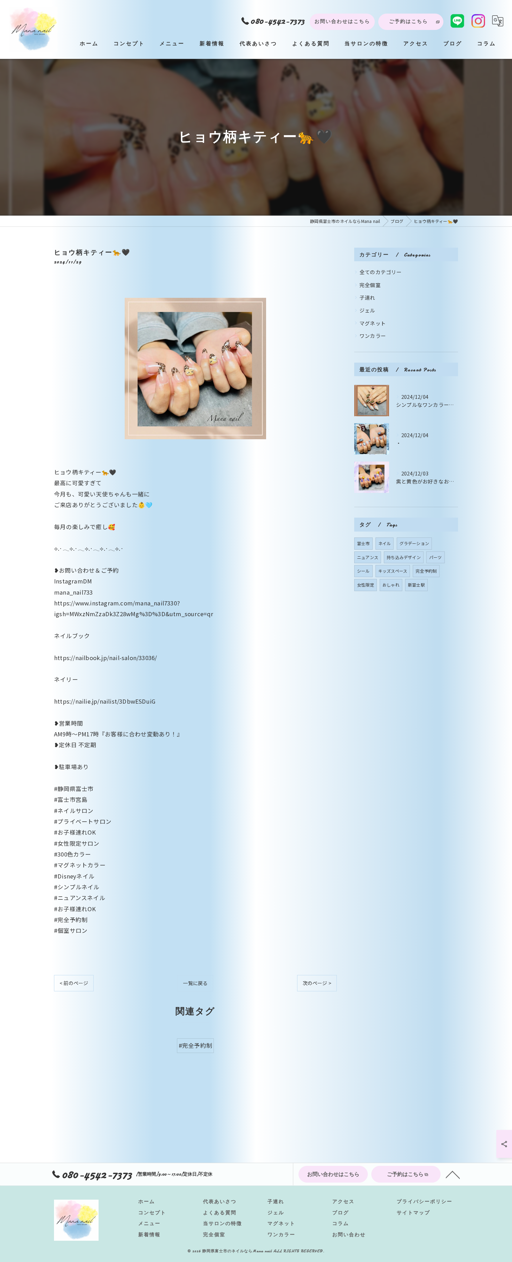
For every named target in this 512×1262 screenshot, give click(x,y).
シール (363, 571)
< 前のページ (74, 983)
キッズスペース (392, 571)
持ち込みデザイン (404, 557)
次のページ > (317, 983)
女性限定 (365, 585)
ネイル (384, 543)
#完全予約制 (195, 1045)
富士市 (363, 543)
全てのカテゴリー (380, 272)
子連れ (367, 297)
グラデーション (414, 543)
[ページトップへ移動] (453, 1174)
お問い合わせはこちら (342, 21)
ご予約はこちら (408, 21)
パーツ (435, 557)
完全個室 (370, 284)
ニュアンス (367, 557)
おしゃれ (390, 585)
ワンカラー (372, 335)
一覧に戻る (195, 983)
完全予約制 (426, 571)
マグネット (372, 323)
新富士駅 (416, 585)
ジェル (367, 310)
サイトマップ (413, 1212)
